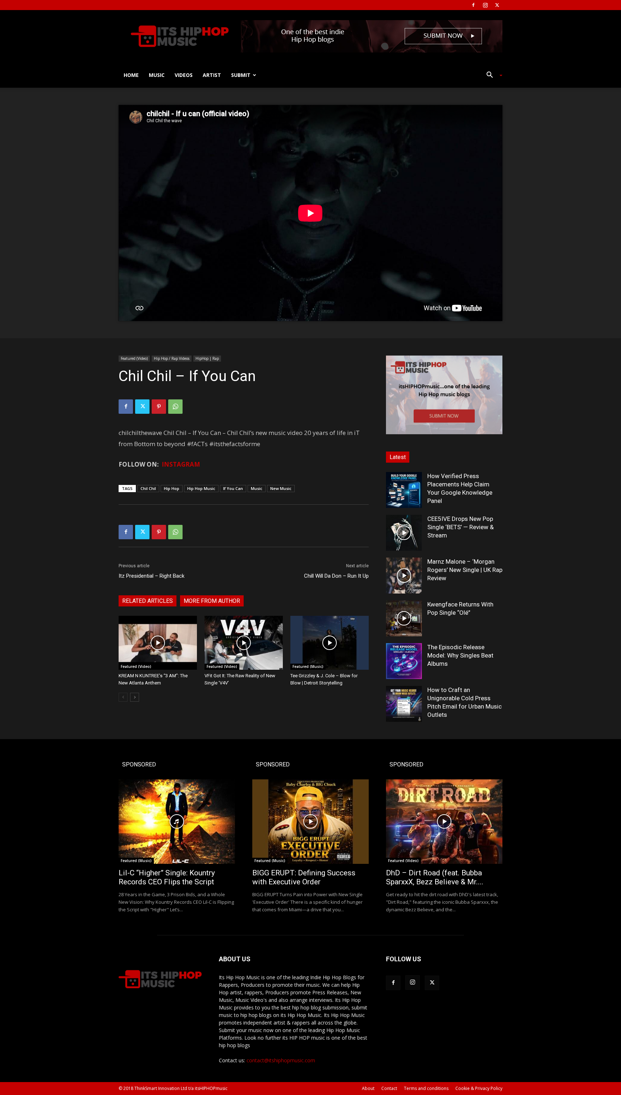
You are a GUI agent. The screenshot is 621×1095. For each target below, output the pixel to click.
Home (131, 75)
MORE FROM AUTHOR (212, 600)
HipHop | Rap (207, 358)
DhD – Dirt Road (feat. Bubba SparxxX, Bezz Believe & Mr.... (434, 877)
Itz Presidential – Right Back (151, 576)
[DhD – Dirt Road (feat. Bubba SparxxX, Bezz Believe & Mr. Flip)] (444, 821)
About (368, 1088)
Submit (240, 75)
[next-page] (134, 697)
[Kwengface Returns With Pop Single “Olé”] (404, 618)
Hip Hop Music (201, 488)
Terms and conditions (426, 1088)
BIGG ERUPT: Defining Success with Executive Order (303, 877)
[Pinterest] (159, 406)
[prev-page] (123, 697)
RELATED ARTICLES (147, 600)
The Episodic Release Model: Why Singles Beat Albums (460, 655)
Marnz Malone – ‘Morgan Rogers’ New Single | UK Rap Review (464, 570)
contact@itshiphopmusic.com (281, 1060)
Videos (184, 75)
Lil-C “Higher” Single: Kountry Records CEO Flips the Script (167, 877)
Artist (212, 75)
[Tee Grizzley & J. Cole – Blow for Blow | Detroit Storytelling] (329, 643)
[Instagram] (485, 5)
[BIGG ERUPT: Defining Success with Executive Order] (310, 821)
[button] (491, 75)
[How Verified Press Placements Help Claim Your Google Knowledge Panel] (404, 490)
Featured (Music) (308, 666)
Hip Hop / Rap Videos (171, 358)
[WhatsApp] (175, 406)
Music (157, 75)
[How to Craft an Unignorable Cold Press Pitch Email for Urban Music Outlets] (404, 704)
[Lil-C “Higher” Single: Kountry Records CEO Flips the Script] (177, 821)
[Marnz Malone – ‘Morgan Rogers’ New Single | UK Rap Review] (404, 576)
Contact (389, 1088)
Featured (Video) (134, 358)
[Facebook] (473, 5)
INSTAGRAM (181, 464)
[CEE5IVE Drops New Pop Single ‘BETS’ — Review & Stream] (404, 533)
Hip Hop (171, 488)
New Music (280, 488)
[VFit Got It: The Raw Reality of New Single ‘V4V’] (243, 643)
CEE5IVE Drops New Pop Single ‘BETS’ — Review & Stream (460, 527)
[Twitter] (497, 5)
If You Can (233, 488)
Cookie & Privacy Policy (478, 1088)
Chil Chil (148, 488)
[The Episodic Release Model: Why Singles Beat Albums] (404, 661)
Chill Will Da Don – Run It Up (336, 576)
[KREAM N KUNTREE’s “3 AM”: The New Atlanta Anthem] (158, 643)
